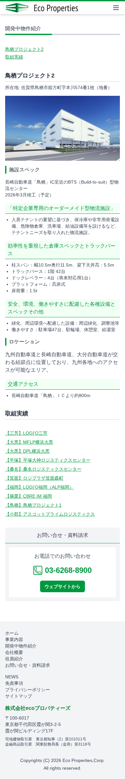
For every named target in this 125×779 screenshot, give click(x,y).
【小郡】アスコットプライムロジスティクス (50, 514)
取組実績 (14, 56)
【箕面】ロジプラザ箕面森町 (34, 478)
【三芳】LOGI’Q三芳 (26, 433)
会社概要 (14, 652)
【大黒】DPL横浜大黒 (27, 451)
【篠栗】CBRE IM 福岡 (28, 496)
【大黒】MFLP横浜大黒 (29, 442)
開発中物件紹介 (21, 645)
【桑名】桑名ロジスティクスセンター (43, 469)
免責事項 (14, 683)
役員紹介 (14, 658)
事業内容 (14, 639)
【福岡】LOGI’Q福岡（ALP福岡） (39, 487)
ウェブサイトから (62, 586)
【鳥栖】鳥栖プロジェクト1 (33, 505)
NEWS (11, 676)
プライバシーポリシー (27, 689)
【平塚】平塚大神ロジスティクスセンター (47, 460)
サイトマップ (18, 696)
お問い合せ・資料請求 (27, 665)
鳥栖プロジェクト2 (24, 49)
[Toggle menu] (116, 8)
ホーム (12, 633)
